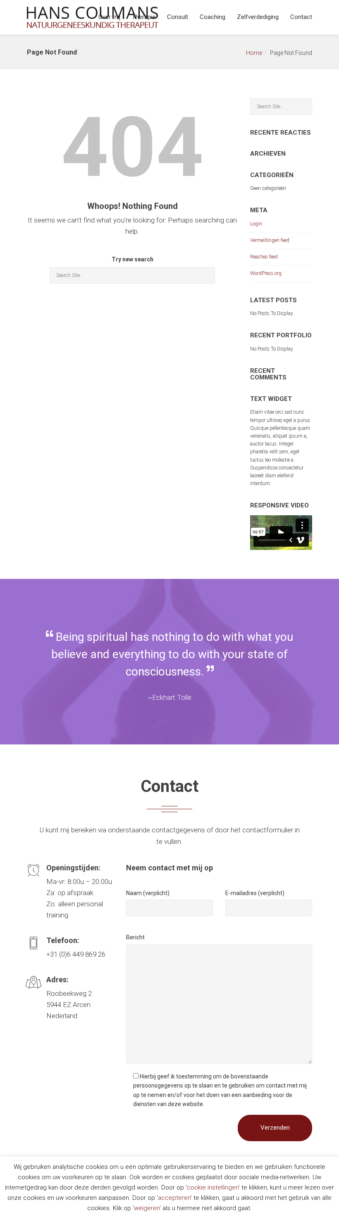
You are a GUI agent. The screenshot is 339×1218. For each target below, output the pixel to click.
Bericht (135, 937)
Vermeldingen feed (269, 240)
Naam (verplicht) (148, 893)
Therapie (143, 17)
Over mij (109, 17)
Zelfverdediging (258, 17)
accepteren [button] (174, 1197)
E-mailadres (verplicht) (254, 893)
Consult (177, 17)
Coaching (212, 17)
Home (254, 53)
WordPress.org (266, 273)
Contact (301, 17)
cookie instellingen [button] (213, 1187)
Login (256, 224)
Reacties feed (264, 257)
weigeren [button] (147, 1208)
